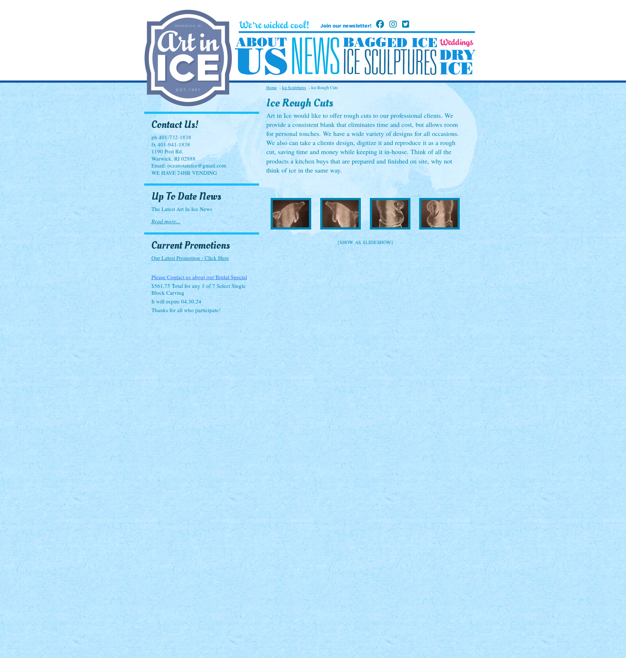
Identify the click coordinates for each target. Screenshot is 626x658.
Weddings (456, 42)
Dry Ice (457, 62)
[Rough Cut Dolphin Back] (340, 213)
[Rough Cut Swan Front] (390, 213)
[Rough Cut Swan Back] (440, 213)
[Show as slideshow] (365, 242)
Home (271, 87)
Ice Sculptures (390, 61)
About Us (261, 56)
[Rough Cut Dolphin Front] (291, 213)
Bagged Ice (390, 42)
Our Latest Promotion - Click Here (190, 257)
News (315, 56)
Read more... (165, 221)
